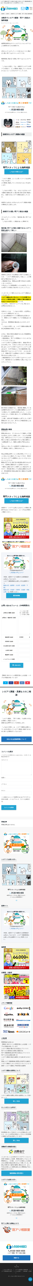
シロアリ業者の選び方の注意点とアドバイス (14, 1048)
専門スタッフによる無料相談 (16, 889)
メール (4, 784)
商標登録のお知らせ (7, 1042)
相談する (16, 1258)
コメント (4, 760)
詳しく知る (16, 1101)
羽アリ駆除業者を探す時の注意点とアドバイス (15, 1053)
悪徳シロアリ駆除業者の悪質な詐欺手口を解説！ (16, 1061)
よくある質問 (17, 1271)
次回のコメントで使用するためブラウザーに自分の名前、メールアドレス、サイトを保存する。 (16, 799)
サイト (3, 790)
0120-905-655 (17, 1251)
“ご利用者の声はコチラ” (16, 572)
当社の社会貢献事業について (16, 739)
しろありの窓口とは (7, 1269)
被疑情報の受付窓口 (16, 1173)
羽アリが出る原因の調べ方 (9, 1055)
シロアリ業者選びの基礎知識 (21, 1269)
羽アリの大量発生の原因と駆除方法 (12, 1051)
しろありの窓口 (15, 23)
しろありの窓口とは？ (16, 171)
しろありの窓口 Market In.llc (17, 1276)
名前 (3, 777)
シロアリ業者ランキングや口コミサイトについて (16, 1063)
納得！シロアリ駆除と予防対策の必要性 (13, 1066)
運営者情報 (16, 595)
